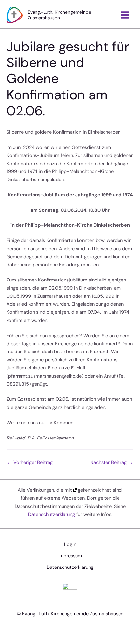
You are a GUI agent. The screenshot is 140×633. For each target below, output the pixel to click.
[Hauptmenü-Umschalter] (125, 15)
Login (70, 544)
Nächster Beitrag (111, 462)
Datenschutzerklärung (51, 514)
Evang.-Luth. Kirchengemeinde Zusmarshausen (59, 14)
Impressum (70, 556)
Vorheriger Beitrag (30, 462)
